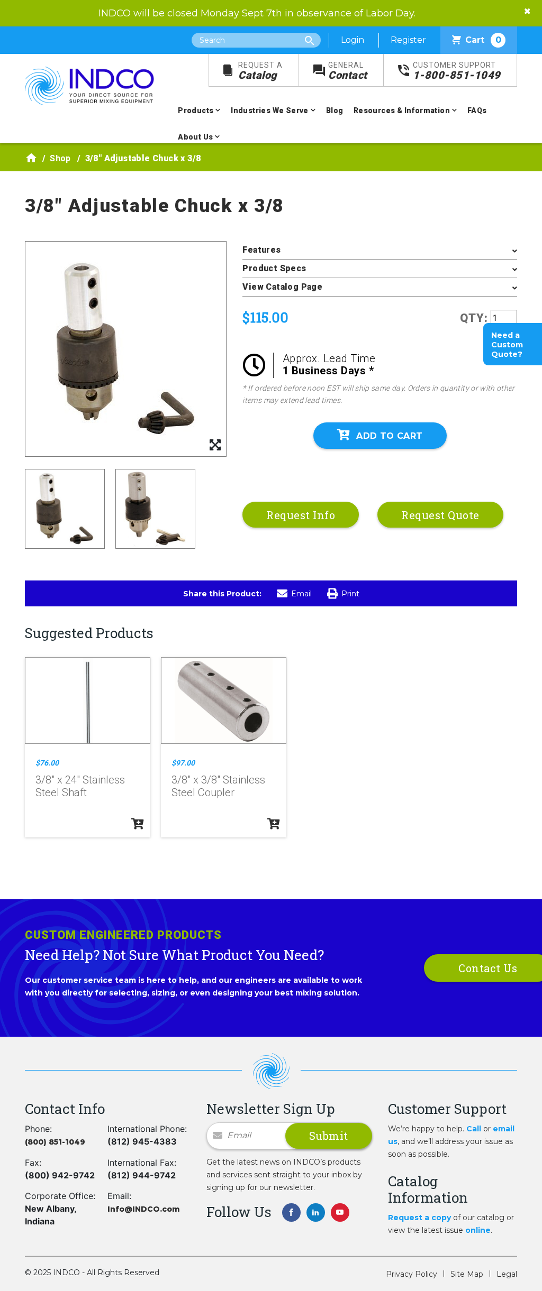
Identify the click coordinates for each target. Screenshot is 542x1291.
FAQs (477, 110)
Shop (60, 158)
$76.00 (47, 763)
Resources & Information (402, 110)
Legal (506, 1274)
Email (301, 593)
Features (261, 250)
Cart (483, 40)
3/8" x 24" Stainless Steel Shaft (80, 786)
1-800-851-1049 (457, 71)
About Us (195, 137)
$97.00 (183, 763)
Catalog (260, 71)
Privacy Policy (411, 1274)
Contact (347, 71)
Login (352, 40)
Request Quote (440, 515)
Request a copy (419, 1217)
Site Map (466, 1274)
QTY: (474, 318)
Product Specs (274, 268)
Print (350, 593)
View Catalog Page (282, 287)
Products (195, 110)
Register (408, 40)
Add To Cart (389, 436)
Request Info (300, 515)
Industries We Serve (270, 110)
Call (473, 1128)
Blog (335, 110)
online (478, 1230)
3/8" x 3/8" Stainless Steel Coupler (218, 786)
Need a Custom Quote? (507, 344)
